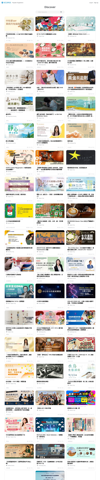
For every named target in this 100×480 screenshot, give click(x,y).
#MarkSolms (71, 468)
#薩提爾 (8, 468)
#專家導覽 (39, 227)
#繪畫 (38, 94)
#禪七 (7, 120)
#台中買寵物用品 (41, 334)
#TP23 (38, 414)
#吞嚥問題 (8, 281)
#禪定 (7, 147)
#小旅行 (69, 147)
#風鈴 (7, 334)
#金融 (38, 468)
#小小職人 (8, 40)
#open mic (70, 361)
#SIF (38, 40)
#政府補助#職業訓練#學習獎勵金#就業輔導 (78, 414)
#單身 (38, 361)
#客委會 (39, 67)
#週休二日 (39, 147)
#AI (68, 307)
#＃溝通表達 (40, 254)
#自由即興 (8, 174)
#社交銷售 (70, 94)
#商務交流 (8, 414)
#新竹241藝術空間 (10, 227)
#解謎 (7, 67)
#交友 (7, 441)
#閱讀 (69, 120)
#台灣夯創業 (70, 281)
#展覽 (69, 40)
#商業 (7, 307)
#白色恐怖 (70, 201)
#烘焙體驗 (70, 254)
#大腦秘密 (8, 361)
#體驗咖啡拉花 (71, 227)
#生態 (69, 388)
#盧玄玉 (39, 201)
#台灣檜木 (39, 388)
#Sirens (38, 120)
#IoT (38, 441)
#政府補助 (8, 254)
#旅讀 (38, 174)
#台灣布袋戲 (70, 67)
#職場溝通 (39, 281)
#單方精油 (8, 201)
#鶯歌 (7, 388)
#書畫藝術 (70, 441)
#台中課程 (70, 334)
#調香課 (8, 94)
